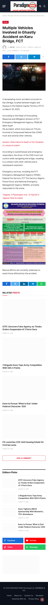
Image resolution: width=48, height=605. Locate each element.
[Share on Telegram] (34, 57)
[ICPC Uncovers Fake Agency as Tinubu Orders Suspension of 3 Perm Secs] (24, 311)
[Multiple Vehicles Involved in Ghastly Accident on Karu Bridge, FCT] (24, 76)
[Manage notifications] (42, 600)
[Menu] (4, 6)
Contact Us (28, 595)
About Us (18, 595)
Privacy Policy (34, 599)
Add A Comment (24, 458)
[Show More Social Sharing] (43, 57)
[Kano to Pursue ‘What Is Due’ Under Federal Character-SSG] (24, 388)
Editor (12, 47)
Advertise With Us (19, 599)
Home (4, 16)
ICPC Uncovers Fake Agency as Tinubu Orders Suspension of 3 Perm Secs (31, 483)
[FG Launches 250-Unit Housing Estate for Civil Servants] (24, 427)
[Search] (40, 6)
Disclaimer (40, 595)
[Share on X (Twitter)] (21, 57)
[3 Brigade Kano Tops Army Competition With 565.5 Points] (24, 349)
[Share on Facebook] (8, 57)
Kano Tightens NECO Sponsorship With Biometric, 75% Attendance (31, 511)
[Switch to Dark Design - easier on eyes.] (44, 6)
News (5, 22)
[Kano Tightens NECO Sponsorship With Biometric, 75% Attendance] (9, 512)
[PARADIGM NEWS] (23, 6)
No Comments (14, 50)
